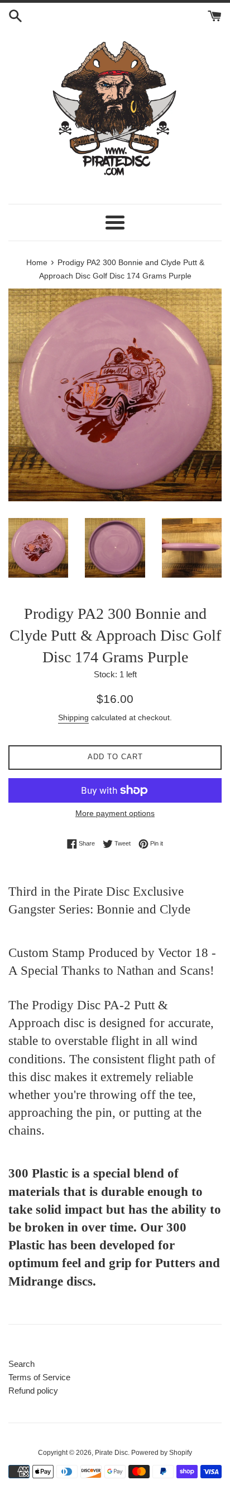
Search (21, 1364)
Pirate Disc (111, 1453)
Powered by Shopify (161, 1453)
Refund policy (33, 1390)
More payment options (115, 813)
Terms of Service (39, 1377)
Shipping (73, 717)
